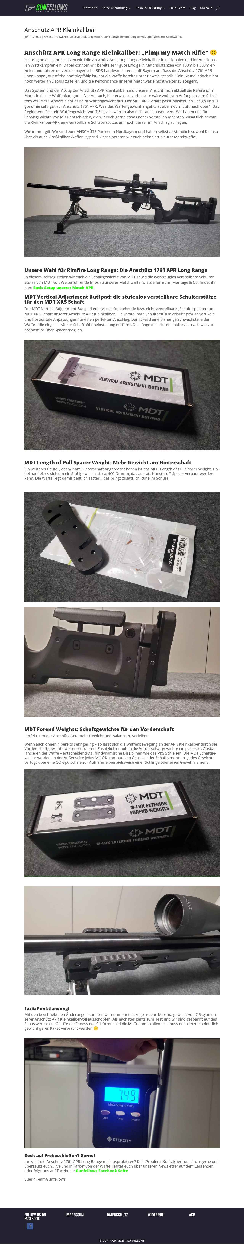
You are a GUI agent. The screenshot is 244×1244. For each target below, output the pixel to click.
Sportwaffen (174, 37)
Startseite (90, 8)
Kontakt (206, 8)
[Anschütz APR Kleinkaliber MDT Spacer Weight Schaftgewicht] (122, 601)
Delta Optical (77, 37)
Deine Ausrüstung (149, 8)
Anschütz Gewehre (56, 37)
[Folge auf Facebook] (30, 1226)
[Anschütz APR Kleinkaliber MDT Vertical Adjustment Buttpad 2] (122, 716)
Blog (192, 8)
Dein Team (177, 8)
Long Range (111, 37)
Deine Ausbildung (115, 8)
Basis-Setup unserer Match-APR (63, 287)
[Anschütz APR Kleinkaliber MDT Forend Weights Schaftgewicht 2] (122, 995)
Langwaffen (94, 37)
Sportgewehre (156, 37)
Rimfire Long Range (132, 37)
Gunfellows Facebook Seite (102, 1170)
